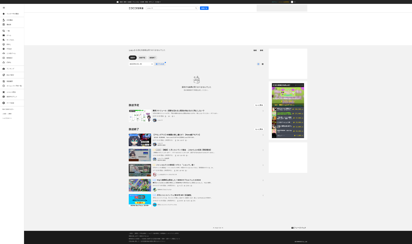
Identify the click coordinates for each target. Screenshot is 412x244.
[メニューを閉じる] (4, 8)
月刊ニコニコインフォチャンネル (167, 204)
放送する (204, 8)
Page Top (218, 228)
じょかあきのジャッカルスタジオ (167, 174)
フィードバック (300, 228)
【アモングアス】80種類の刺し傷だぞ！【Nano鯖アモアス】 (177, 135)
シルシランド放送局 (163, 158)
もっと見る (259, 105)
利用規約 (163, 233)
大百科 (142, 2)
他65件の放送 (161, 145)
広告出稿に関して (134, 241)
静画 (125, 2)
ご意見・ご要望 (133, 233)
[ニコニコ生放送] (136, 8)
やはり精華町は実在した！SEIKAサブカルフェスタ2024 (179, 180)
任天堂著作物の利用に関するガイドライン (153, 241)
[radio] (258, 64)
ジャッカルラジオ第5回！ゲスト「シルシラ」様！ (175, 165)
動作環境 (156, 233)
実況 (146, 2)
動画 (121, 2)
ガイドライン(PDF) (173, 233)
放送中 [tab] (132, 57)
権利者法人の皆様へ (134, 239)
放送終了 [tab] (153, 57)
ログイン (274, 2)
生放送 (129, 2)
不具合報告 (143, 233)
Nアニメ (151, 2)
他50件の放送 (162, 160)
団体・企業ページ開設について (171, 238)
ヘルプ (150, 233)
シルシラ (160, 120)
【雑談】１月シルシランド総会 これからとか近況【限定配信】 (187, 150)
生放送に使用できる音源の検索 (151, 238)
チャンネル (136, 2)
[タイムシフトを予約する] (149, 111)
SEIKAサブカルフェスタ (164, 189)
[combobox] (172, 8)
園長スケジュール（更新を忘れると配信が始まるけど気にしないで (178, 110)
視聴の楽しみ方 (133, 236)
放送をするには (144, 236)
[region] (12, 124)
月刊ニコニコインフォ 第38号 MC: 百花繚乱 (174, 195)
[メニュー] (263, 111)
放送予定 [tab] (142, 57)
